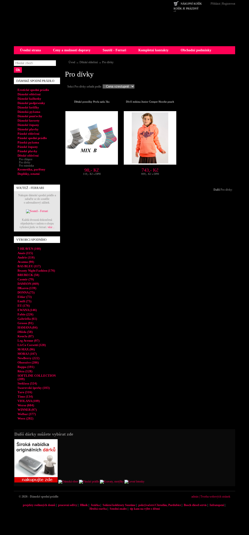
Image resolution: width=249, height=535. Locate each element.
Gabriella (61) (27, 319)
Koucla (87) (26, 336)
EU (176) (24, 305)
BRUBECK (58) (28, 275)
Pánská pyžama (28, 142)
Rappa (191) (26, 367)
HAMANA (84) (27, 327)
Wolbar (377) (27, 414)
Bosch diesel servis (195, 505)
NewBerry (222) (28, 358)
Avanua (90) (26, 262)
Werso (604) (26, 405)
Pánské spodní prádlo (32, 138)
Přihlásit (215, 3)
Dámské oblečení (29, 94)
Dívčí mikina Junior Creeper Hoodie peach (150, 101)
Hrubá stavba (98, 508)
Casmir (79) (26, 279)
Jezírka (95, 505)
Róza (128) (25, 371)
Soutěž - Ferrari (114, 50)
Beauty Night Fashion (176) (36, 270)
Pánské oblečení (28, 133)
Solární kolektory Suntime (119, 505)
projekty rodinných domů (39, 505)
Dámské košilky (28, 107)
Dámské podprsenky (31, 103)
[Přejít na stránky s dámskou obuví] (68, 481)
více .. (51, 227)
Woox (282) (25, 418)
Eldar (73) (25, 297)
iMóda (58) (25, 332)
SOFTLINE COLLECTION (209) (37, 377)
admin (194, 496)
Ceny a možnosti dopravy (71, 50)
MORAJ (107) (27, 354)
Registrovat (228, 3)
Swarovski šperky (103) (34, 388)
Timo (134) (25, 396)
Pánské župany (28, 147)
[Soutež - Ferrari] (37, 211)
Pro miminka (26, 165)
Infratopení (217, 505)
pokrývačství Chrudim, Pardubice (159, 505)
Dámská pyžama (29, 112)
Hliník (84, 505)
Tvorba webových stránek (215, 496)
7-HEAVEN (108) (29, 248)
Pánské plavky (27, 151)
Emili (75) (24, 301)
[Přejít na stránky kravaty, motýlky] (112, 481)
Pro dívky (108, 62)
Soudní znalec (118, 508)
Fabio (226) (25, 314)
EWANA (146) (27, 310)
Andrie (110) (26, 257)
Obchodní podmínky (196, 50)
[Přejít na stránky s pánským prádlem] (89, 481)
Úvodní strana (30, 50)
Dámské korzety (29, 120)
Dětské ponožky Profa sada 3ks (91, 101)
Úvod (72, 62)
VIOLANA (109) (29, 401)
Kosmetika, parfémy (31, 169)
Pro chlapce (25, 159)
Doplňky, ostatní (29, 174)
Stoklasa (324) (27, 383)
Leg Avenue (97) (28, 340)
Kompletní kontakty (153, 50)
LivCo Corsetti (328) (32, 345)
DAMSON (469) (28, 283)
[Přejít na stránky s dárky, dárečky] (36, 481)
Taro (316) (25, 392)
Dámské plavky (28, 129)
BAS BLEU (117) (29, 266)
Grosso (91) (25, 323)
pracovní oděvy (67, 505)
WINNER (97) (27, 409)
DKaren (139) (27, 288)
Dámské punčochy (30, 116)
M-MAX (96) (26, 349)
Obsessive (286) (28, 362)
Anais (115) (25, 253)
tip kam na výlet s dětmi (145, 508)
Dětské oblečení (89, 62)
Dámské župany (28, 125)
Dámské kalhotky (29, 98)
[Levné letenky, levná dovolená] (134, 481)
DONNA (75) (26, 292)
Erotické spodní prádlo (33, 90)
